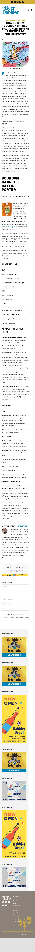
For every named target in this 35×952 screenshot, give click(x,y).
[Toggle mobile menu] (27, 10)
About (15, 910)
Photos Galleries (15, 899)
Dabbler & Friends (16, 913)
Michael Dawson (7, 39)
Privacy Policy (15, 925)
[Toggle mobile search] (32, 10)
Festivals (16, 896)
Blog (15, 903)
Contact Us (17, 921)
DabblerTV (17, 905)
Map (15, 908)
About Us (16, 916)
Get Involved (17, 919)
